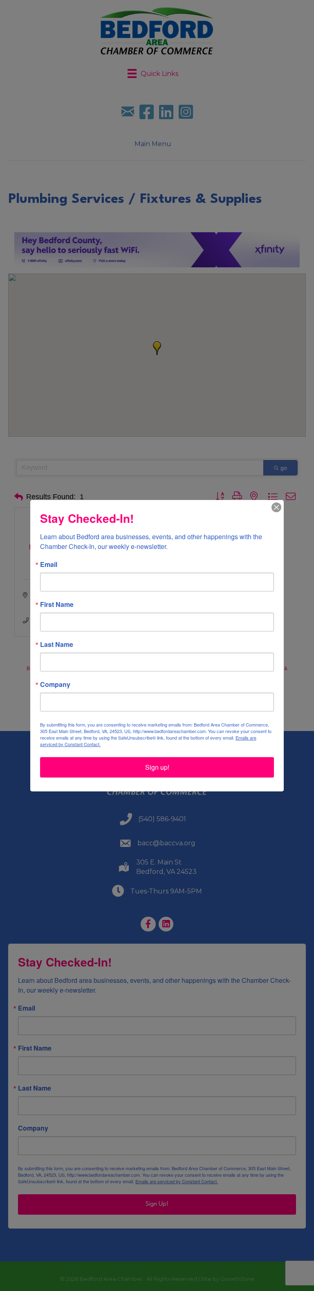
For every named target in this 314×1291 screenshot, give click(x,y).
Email (48, 564)
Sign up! (157, 767)
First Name (57, 604)
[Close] (276, 507)
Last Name (56, 644)
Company (55, 684)
